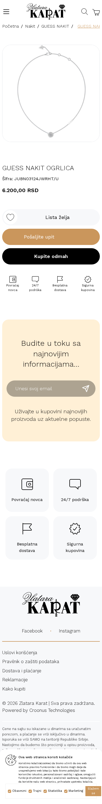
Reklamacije (15, 679)
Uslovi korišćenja (19, 652)
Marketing (76, 791)
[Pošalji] (85, 388)
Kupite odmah (51, 256)
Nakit (30, 26)
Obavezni (19, 791)
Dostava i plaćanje (21, 670)
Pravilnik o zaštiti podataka (30, 661)
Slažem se (93, 791)
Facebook (32, 631)
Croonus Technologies (52, 710)
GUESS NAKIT (55, 26)
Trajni (37, 791)
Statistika (55, 791)
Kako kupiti (13, 689)
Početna (10, 26)
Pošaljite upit (39, 237)
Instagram (69, 631)
